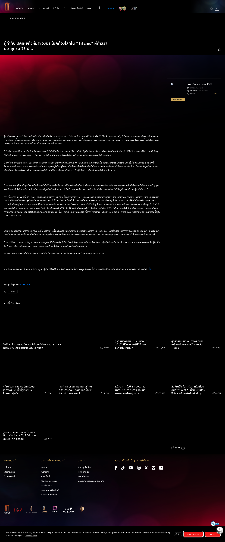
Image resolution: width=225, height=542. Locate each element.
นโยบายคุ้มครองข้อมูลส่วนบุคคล (91, 481)
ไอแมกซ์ (44, 467)
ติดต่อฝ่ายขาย (83, 476)
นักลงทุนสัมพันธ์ (76, 8)
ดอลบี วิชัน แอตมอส (49, 481)
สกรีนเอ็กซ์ (45, 476)
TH (179, 534)
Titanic (12, 292)
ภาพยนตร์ (31, 8)
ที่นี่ (150, 269)
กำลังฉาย (7, 467)
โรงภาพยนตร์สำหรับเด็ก (50, 490)
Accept (212, 534)
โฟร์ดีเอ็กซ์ (45, 471)
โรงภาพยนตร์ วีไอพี (49, 494)
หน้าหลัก (19, 8)
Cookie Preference (193, 534)
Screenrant (24, 284)
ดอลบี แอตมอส (47, 485)
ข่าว (65, 8)
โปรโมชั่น (56, 8)
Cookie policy (31, 535)
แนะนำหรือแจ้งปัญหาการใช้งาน (131, 460)
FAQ (89, 8)
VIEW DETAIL (177, 100)
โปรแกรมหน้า (9, 471)
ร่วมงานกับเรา (83, 471)
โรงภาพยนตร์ (44, 8)
